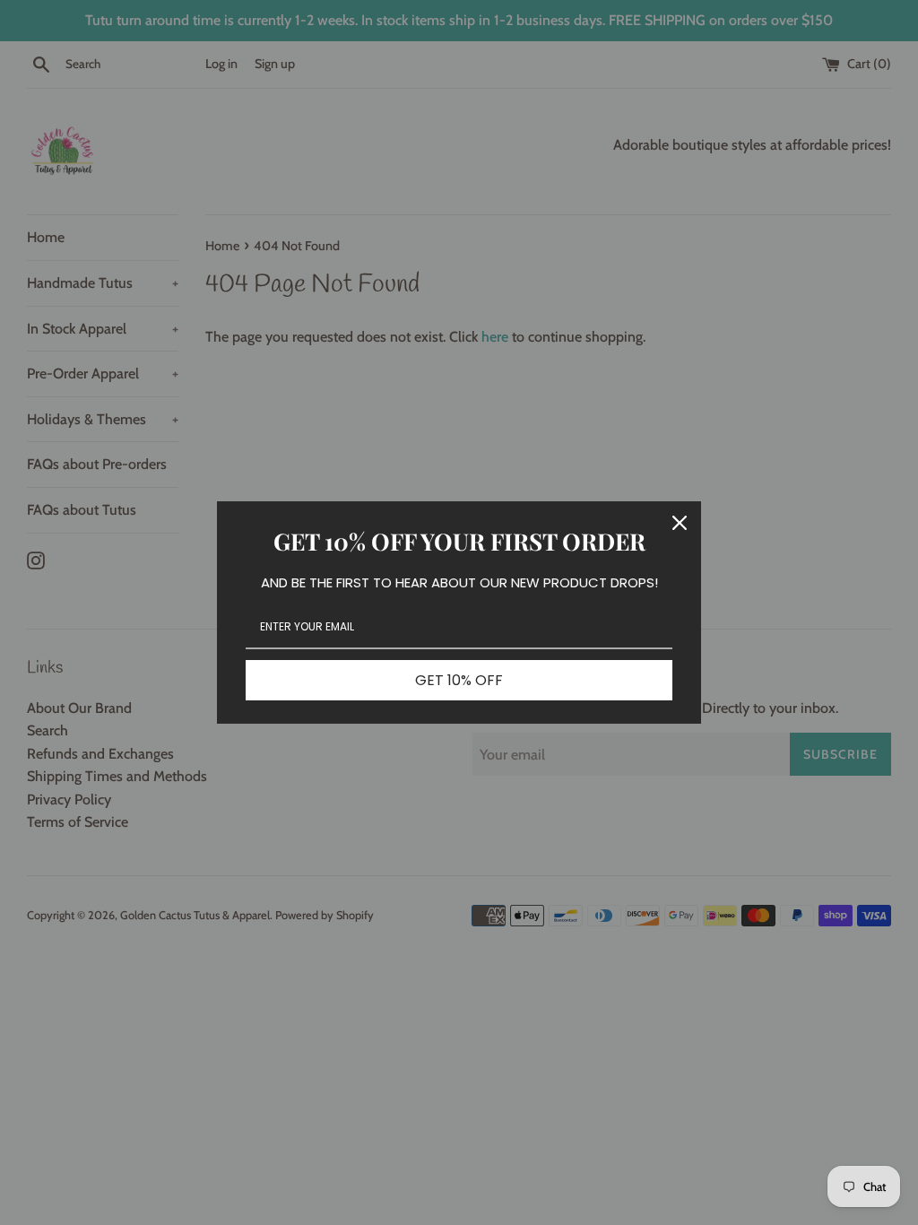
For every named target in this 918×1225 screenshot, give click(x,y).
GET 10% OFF (459, 680)
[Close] (679, 522)
